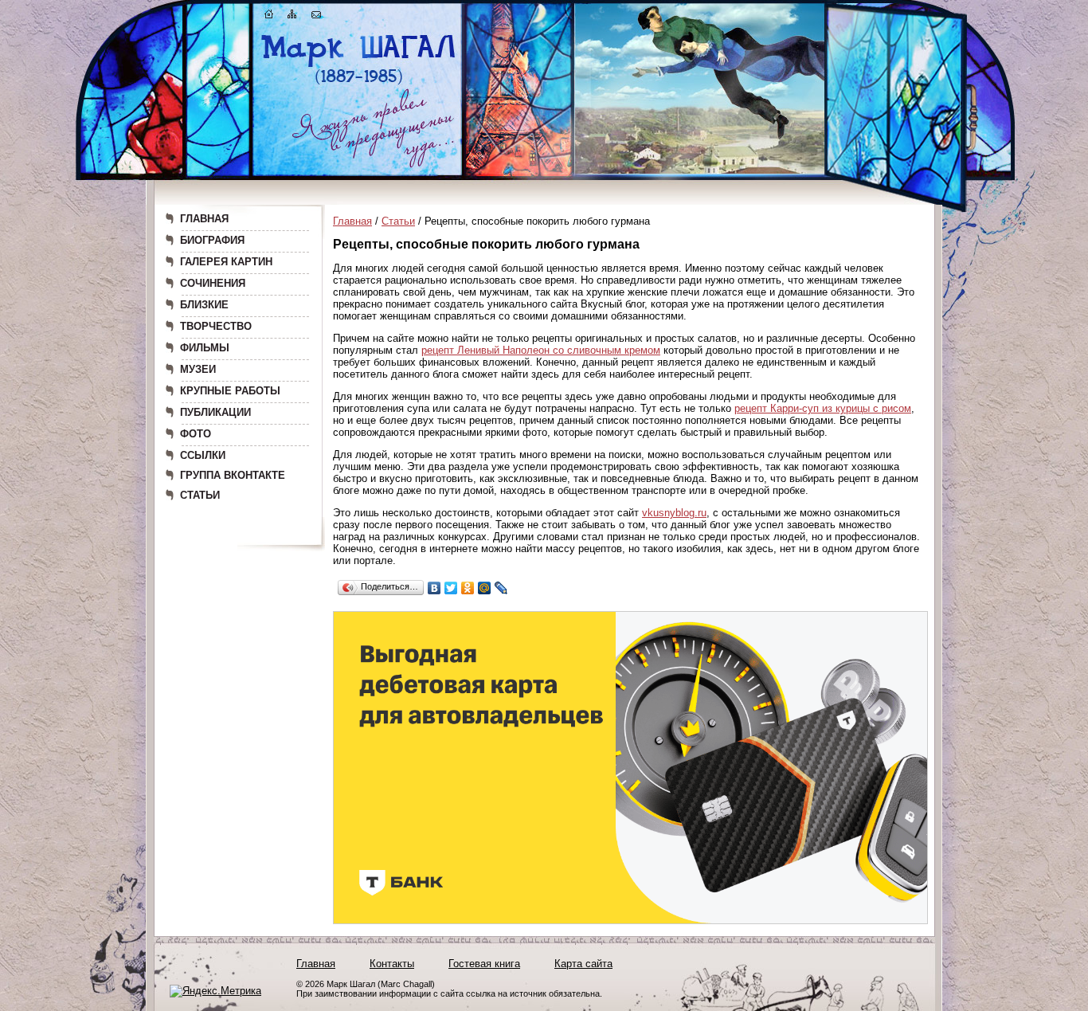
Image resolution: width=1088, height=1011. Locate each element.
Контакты (392, 964)
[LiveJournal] (501, 588)
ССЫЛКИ (202, 455)
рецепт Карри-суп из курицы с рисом (822, 408)
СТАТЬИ (200, 495)
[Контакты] (316, 17)
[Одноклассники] (468, 588)
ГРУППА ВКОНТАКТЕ (232, 475)
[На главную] (269, 17)
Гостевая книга (484, 964)
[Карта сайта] (292, 17)
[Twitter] (451, 588)
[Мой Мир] (484, 588)
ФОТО (195, 434)
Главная (352, 221)
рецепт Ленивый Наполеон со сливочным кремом (540, 350)
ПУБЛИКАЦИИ (215, 412)
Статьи (398, 221)
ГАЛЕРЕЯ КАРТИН (226, 262)
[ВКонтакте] (434, 588)
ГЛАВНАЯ (204, 219)
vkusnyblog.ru (674, 513)
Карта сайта (583, 964)
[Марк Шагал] (358, 84)
